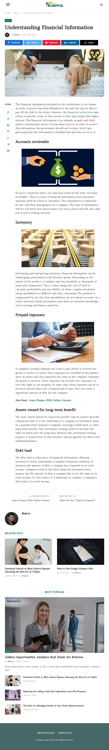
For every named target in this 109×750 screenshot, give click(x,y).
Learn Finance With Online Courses (50, 400)
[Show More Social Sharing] (101, 42)
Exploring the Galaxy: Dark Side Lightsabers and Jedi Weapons (54, 691)
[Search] (101, 4)
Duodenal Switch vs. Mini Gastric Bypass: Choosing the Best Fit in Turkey (27, 570)
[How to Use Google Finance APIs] (80, 552)
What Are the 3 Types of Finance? (77, 500)
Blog (8, 20)
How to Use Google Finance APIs (75, 568)
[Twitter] (8, 118)
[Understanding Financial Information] (54, 73)
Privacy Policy (46, 733)
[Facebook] (8, 112)
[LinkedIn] (8, 125)
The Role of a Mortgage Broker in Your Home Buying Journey (53, 705)
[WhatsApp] (8, 137)
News (8, 651)
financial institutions (80, 112)
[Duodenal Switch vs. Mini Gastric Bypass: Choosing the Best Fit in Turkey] (28, 552)
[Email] (8, 150)
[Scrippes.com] (54, 4)
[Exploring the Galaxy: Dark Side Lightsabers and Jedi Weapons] (13, 695)
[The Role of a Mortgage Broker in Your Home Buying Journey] (13, 709)
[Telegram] (8, 144)
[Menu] (8, 4)
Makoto (17, 35)
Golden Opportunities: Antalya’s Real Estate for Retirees (44, 657)
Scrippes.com (42, 740)
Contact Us (64, 733)
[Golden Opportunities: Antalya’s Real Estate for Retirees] (54, 625)
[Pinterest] (8, 131)
